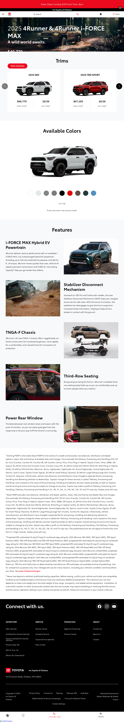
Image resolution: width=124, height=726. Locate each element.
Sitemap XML (71, 693)
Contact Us (97, 629)
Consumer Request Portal (75, 698)
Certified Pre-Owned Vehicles (18, 634)
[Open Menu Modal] (3, 14)
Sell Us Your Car (12, 650)
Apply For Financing (72, 629)
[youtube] (114, 606)
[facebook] (100, 606)
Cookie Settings (58, 703)
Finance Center (70, 634)
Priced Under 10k (12, 644)
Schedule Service (42, 634)
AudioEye (84, 693)
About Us (97, 634)
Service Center (41, 629)
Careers (96, 639)
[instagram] (107, 606)
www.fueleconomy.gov (29, 570)
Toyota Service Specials (44, 639)
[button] (120, 7)
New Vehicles (11, 629)
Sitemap (59, 693)
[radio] (30, 193)
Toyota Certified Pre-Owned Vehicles (17, 639)
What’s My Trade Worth (15, 655)
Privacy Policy (34, 693)
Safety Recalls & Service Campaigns (46, 698)
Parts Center (40, 644)
